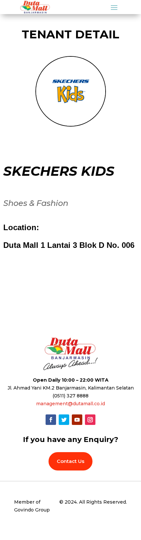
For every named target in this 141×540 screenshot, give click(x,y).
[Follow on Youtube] (77, 419)
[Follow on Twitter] (64, 419)
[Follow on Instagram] (90, 419)
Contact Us (70, 461)
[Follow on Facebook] (51, 419)
